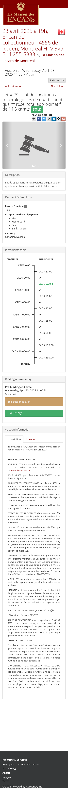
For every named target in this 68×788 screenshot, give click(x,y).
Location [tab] (31, 439)
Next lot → (57, 86)
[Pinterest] (49, 119)
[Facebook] (39, 119)
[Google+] (34, 119)
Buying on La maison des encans (21, 764)
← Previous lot (13, 86)
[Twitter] (44, 119)
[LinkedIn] (53, 119)
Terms (5, 781)
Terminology (9, 768)
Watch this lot (58, 80)
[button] (7, 145)
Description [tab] (14, 439)
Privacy (6, 777)
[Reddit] (58, 119)
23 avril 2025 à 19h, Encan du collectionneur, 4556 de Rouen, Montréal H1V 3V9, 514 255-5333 (33, 42)
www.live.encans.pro (21, 470)
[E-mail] (63, 119)
